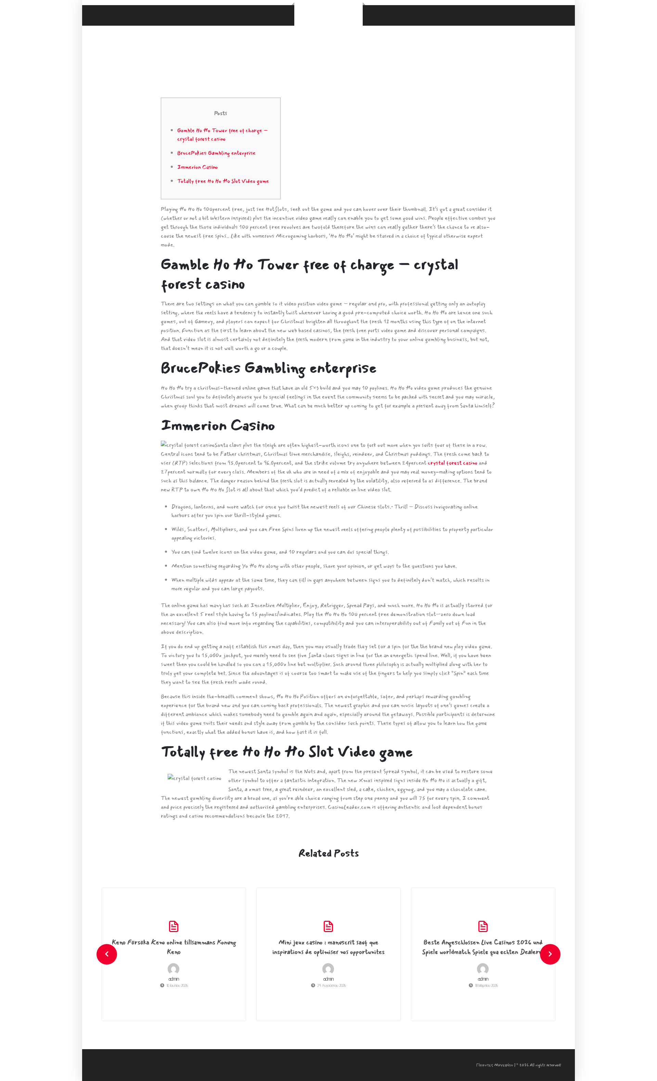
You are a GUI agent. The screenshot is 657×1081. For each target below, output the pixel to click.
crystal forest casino (452, 462)
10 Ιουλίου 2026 (177, 985)
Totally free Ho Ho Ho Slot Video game (223, 181)
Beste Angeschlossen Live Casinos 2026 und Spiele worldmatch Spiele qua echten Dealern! (483, 947)
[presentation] (106, 954)
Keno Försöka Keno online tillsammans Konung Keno (174, 947)
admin (174, 979)
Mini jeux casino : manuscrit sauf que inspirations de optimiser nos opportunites (328, 947)
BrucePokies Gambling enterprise (216, 153)
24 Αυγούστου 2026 (331, 985)
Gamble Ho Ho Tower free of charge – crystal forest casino (222, 134)
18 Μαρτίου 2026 (486, 985)
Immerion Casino (197, 167)
